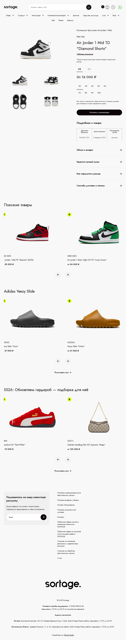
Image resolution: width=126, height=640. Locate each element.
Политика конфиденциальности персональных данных (69, 494)
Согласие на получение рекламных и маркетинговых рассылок (67, 543)
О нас (59, 558)
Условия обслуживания (66, 505)
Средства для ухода (90, 15)
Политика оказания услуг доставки (66, 511)
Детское (76, 15)
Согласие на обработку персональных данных (66, 552)
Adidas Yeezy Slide (19, 291)
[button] (10, 15)
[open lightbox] (40, 91)
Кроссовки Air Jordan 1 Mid (99, 30)
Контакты (60, 517)
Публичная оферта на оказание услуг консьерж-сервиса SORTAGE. (69, 534)
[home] (12, 7)
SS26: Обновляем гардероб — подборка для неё (46, 390)
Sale (53, 20)
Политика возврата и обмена (68, 500)
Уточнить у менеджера (99, 112)
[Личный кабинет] (113, 7)
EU (89, 69)
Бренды (70, 20)
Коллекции (81, 30)
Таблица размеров (85, 54)
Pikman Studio (69, 635)
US (79, 69)
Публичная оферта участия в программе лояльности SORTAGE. (67, 524)
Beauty (61, 20)
